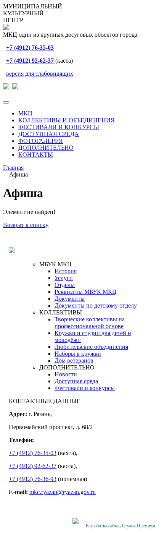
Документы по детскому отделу (96, 305)
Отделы (65, 285)
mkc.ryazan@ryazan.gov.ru (62, 492)
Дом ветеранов (74, 360)
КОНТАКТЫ (35, 154)
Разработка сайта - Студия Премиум (120, 525)
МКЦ (25, 113)
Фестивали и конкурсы (85, 388)
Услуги (64, 278)
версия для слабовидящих (39, 73)
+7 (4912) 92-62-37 (32, 466)
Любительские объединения (91, 346)
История (66, 271)
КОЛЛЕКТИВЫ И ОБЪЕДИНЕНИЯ (66, 120)
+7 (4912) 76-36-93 (32, 479)
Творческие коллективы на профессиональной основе (90, 322)
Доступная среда (76, 381)
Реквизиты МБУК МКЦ (86, 291)
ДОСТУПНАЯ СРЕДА (48, 134)
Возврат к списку (25, 225)
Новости (66, 374)
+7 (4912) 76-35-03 (32, 453)
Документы (70, 298)
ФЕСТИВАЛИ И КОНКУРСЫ (58, 127)
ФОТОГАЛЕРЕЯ (40, 141)
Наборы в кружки (78, 353)
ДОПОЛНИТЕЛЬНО (46, 147)
